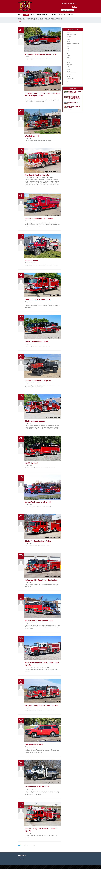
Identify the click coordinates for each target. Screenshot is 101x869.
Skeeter (68, 67)
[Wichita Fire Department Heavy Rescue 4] (66, 92)
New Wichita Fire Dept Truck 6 (36, 341)
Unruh (68, 80)
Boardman (69, 36)
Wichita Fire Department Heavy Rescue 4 (40, 54)
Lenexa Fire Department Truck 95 (38, 502)
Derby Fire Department (34, 744)
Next (34, 845)
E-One (31, 177)
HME (68, 50)
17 (30, 845)
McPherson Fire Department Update (39, 620)
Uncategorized (32, 56)
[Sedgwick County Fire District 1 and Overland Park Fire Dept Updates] (66, 97)
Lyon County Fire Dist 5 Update (37, 786)
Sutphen (69, 74)
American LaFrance (71, 34)
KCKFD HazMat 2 (31, 463)
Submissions (62, 14)
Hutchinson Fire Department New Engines (41, 580)
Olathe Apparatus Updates (35, 421)
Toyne (68, 76)
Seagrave (69, 66)
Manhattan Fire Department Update (39, 218)
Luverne (68, 55)
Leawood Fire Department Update (38, 299)
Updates (26, 14)
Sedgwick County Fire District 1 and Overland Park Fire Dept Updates (42, 94)
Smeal (47, 177)
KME (68, 53)
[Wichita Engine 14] (66, 103)
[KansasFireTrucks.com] (25, 5)
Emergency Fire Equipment (73, 43)
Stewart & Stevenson (37, 382)
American (69, 32)
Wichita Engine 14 (32, 136)
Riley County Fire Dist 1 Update (37, 175)
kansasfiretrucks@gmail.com (69, 3)
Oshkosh (69, 59)
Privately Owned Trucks (43, 14)
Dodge (31, 667)
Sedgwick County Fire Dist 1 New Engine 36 (41, 705)
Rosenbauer (42, 177)
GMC (68, 48)
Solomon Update (31, 260)
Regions (32, 14)
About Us (54, 14)
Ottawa (68, 60)
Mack (68, 57)
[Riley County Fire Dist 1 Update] (66, 107)
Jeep (68, 52)
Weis (34, 220)
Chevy (68, 38)
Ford (38, 177)
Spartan (51, 177)
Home (19, 14)
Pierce (31, 97)
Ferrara (34, 177)
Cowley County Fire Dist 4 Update (38, 380)
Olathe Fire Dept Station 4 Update (38, 541)
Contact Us (70, 14)
